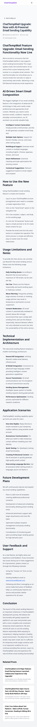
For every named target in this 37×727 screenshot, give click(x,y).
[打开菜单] (31, 3)
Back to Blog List (11, 18)
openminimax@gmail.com (15, 580)
